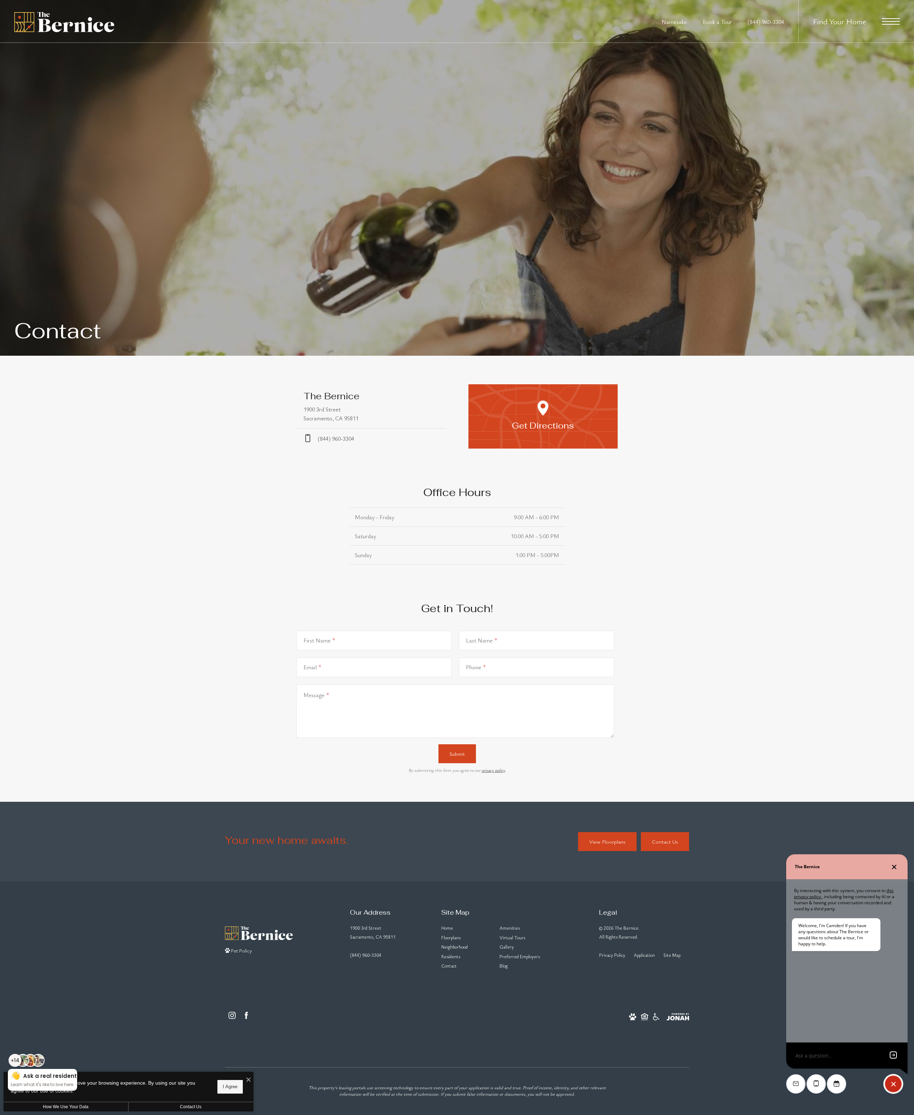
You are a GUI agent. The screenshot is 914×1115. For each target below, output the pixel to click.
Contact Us (190, 1106)
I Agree (230, 1086)
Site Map (672, 955)
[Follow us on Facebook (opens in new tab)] (246, 1015)
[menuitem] (465, 928)
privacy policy (493, 770)
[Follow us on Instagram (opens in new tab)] (232, 1015)
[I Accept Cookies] (248, 1080)
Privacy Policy (612, 955)
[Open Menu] (891, 21)
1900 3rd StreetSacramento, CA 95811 (373, 932)
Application (644, 955)
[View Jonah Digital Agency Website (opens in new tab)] (678, 1015)
